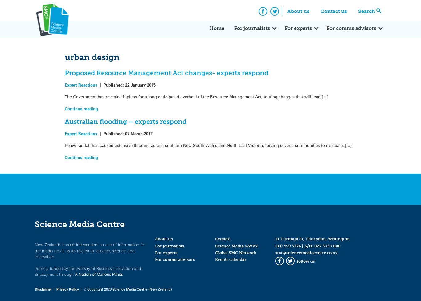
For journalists (252, 28)
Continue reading (81, 108)
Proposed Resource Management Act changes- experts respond (166, 73)
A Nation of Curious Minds (99, 274)
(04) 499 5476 (288, 246)
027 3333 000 (327, 246)
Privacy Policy (67, 289)
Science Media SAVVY (236, 246)
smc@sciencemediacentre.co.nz (306, 252)
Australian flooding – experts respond (125, 121)
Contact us (334, 11)
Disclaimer (43, 289)
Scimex (222, 239)
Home (216, 28)
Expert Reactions (81, 84)
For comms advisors (351, 28)
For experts (298, 28)
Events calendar (230, 259)
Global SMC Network (235, 252)
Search (366, 11)
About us (298, 11)
